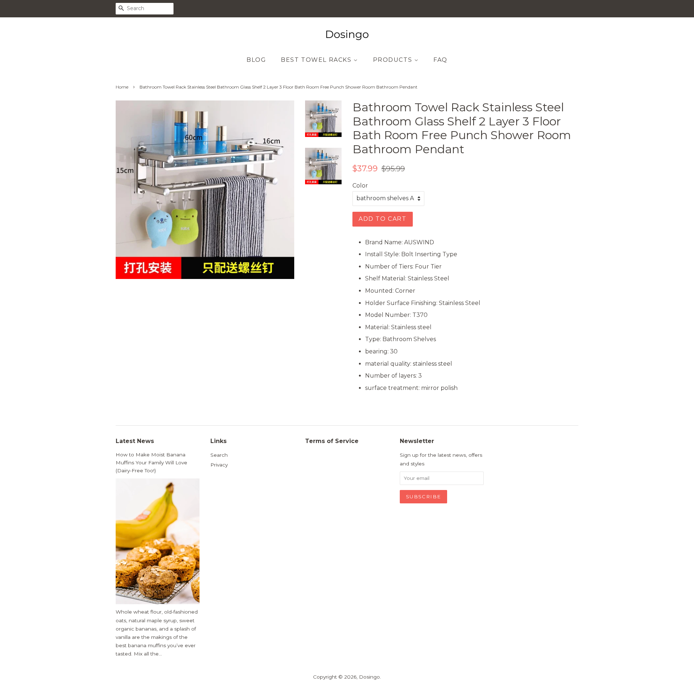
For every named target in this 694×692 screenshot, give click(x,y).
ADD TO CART (383, 218)
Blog (256, 59)
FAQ (440, 59)
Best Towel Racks (317, 59)
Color (360, 185)
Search (219, 455)
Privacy (219, 465)
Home (122, 87)
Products (393, 59)
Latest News (135, 441)
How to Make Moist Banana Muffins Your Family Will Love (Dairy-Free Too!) (151, 462)
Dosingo (369, 677)
